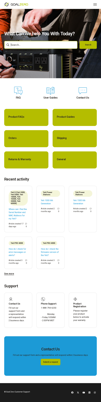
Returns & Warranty (19, 159)
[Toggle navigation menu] (95, 4)
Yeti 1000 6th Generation (47, 202)
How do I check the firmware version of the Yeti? (50, 252)
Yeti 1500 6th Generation (79, 202)
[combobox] (40, 45)
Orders (12, 138)
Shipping (62, 138)
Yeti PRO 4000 (17, 243)
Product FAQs (16, 116)
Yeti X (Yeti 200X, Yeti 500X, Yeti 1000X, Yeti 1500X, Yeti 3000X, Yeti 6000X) (18, 197)
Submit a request (50, 362)
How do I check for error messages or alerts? (17, 252)
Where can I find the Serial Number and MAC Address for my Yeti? (18, 214)
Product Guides (66, 116)
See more (9, 273)
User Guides (51, 97)
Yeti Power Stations (47, 193)
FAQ (18, 97)
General (61, 159)
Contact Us (82, 97)
